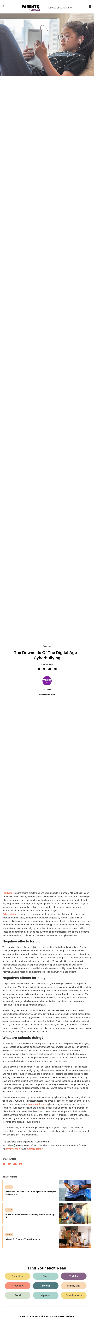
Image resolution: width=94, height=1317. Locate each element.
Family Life (9, 1187)
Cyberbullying (9, 914)
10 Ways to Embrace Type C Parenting (22, 1239)
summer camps (35, 1149)
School (46, 1285)
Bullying (8, 893)
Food (18, 1295)
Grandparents (74, 1295)
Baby (46, 1276)
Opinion (45, 1295)
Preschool (18, 1285)
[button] (38, 669)
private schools (14, 1149)
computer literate (37, 1104)
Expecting (18, 1276)
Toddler (73, 1276)
